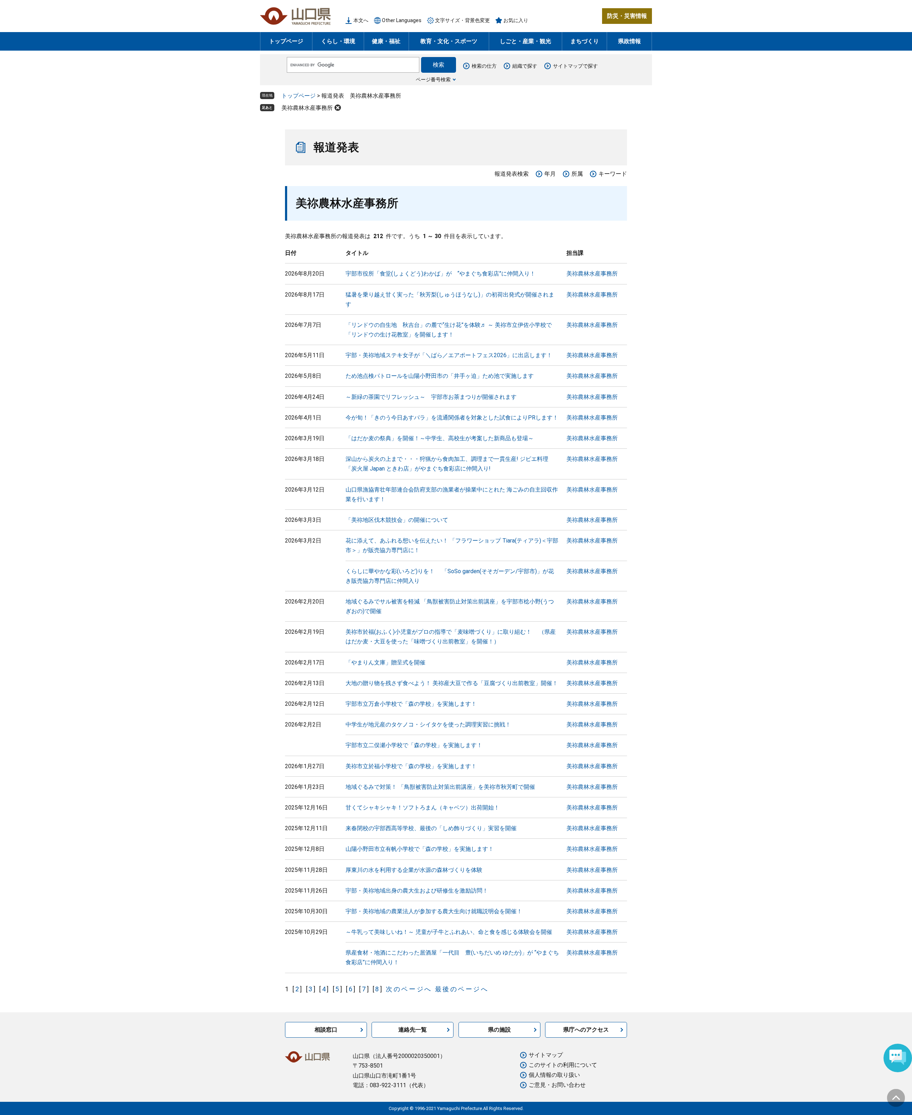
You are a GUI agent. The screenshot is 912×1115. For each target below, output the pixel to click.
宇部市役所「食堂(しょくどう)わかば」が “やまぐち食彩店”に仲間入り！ (440, 273)
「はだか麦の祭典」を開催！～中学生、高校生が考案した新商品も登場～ (440, 438)
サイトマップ (546, 1055)
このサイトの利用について (563, 1065)
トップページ (286, 41)
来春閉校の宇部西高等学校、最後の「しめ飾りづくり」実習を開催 (431, 828)
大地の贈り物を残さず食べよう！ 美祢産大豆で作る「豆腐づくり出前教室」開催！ (452, 683)
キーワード (612, 173)
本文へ (360, 20)
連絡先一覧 (412, 1029)
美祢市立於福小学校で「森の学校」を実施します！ (411, 766)
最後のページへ (462, 989)
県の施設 (499, 1029)
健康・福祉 (386, 41)
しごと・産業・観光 (525, 41)
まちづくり (584, 41)
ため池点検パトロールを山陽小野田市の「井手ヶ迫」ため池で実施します (440, 375)
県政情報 (629, 41)
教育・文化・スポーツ (448, 41)
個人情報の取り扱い (554, 1075)
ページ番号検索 (433, 79)
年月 (550, 173)
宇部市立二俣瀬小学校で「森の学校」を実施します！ (414, 745)
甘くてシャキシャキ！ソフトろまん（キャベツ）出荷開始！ (422, 807)
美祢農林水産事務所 (307, 107)
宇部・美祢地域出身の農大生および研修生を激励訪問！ (417, 890)
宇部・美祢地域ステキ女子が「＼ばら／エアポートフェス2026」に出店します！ (449, 355)
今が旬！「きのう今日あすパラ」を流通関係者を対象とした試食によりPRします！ (452, 417)
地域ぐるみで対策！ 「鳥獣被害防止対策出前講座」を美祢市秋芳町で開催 (440, 786)
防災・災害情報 (627, 15)
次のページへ (409, 989)
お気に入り (515, 20)
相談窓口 (326, 1029)
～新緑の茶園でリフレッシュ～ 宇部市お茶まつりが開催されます (431, 397)
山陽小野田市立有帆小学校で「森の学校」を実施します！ (420, 849)
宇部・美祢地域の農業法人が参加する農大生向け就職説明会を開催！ (434, 911)
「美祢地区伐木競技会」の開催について (397, 520)
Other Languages (401, 20)
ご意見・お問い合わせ (557, 1084)
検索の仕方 (484, 66)
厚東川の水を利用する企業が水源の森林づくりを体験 (414, 870)
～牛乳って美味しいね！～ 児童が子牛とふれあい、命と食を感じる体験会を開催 (449, 932)
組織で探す (524, 66)
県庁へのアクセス (586, 1029)
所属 (577, 173)
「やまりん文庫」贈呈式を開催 (385, 662)
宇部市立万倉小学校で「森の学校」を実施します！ (411, 703)
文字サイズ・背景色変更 (462, 20)
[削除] (338, 107)
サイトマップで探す (575, 66)
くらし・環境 (338, 41)
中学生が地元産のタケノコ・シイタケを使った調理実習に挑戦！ (428, 724)
